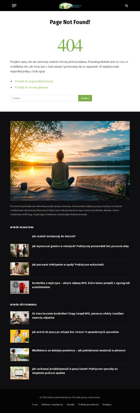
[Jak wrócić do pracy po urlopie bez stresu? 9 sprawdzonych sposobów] (19, 336)
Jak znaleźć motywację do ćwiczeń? (54, 236)
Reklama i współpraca (52, 404)
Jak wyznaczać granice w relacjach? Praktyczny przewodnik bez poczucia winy (80, 246)
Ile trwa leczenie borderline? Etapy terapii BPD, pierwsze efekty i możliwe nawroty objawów (78, 315)
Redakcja (107, 404)
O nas (35, 404)
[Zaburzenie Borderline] (70, 5)
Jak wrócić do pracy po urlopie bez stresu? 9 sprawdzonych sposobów (75, 332)
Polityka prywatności (88, 404)
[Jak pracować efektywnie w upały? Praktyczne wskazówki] (19, 268)
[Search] (126, 5)
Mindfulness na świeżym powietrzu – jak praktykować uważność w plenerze (78, 350)
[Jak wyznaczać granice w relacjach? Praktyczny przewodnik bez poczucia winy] (19, 250)
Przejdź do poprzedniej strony (34, 81)
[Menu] (14, 5)
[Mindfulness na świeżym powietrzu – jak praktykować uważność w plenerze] (19, 354)
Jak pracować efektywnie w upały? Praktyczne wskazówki (68, 264)
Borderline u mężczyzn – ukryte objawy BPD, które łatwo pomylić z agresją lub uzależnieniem (81, 285)
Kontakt (70, 404)
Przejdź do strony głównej (31, 87)
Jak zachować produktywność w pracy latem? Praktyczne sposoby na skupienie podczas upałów (75, 371)
